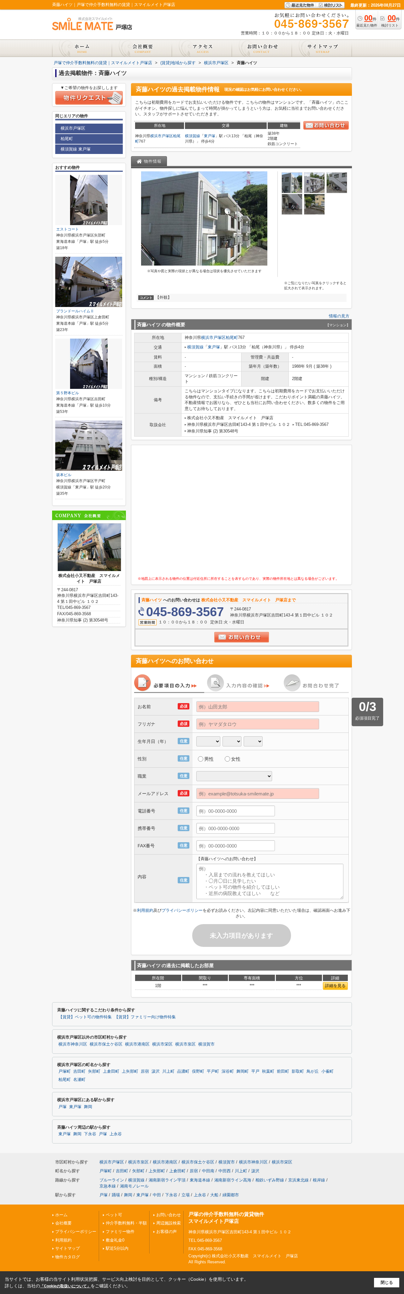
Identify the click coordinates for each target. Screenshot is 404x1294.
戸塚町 (64, 1071)
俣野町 (198, 1071)
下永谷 (90, 1134)
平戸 (255, 1071)
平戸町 (213, 1071)
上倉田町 (111, 1071)
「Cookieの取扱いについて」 (65, 1286)
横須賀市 (206, 1044)
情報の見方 (339, 316)
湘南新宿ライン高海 (232, 1180)
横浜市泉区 (185, 1044)
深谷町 (228, 1071)
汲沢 (156, 1071)
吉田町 (79, 1071)
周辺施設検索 (168, 1223)
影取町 (298, 1071)
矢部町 (94, 1071)
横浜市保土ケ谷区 (106, 1044)
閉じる (387, 1282)
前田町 (283, 1071)
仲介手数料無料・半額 (126, 1223)
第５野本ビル (67, 393)
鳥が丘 (312, 1071)
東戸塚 (209, 136)
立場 (185, 1195)
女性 (236, 759)
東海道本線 (200, 1180)
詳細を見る (335, 985)
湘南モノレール (134, 1186)
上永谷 (116, 1134)
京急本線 (107, 1186)
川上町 (168, 1071)
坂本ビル (63, 475)
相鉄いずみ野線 (269, 1180)
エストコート (67, 229)
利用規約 (145, 910)
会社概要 (63, 1223)
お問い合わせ (168, 1214)
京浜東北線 (298, 1180)
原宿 (145, 1071)
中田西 (224, 1170)
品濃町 (183, 1071)
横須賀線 (192, 136)
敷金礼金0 (115, 1240)
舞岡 (88, 1107)
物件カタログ (67, 1256)
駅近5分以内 (117, 1248)
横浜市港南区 (137, 1044)
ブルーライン (111, 1180)
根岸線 (319, 1180)
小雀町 (327, 1071)
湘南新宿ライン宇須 (167, 1180)
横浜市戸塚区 (161, 136)
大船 (214, 1195)
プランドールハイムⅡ (75, 311)
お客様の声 (166, 1231)
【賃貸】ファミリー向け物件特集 (145, 1017)
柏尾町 (232, 337)
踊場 (116, 1195)
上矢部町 (130, 1071)
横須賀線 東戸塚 (76, 149)
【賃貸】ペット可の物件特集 (85, 1017)
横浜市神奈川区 (72, 1044)
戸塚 (62, 1107)
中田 (157, 1195)
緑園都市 (231, 1195)
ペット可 (114, 1214)
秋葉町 (268, 1071)
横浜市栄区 (162, 1044)
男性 (209, 759)
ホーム (61, 1214)
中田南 (208, 1170)
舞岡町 (242, 1071)
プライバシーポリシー (182, 910)
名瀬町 (79, 1079)
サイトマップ (67, 1248)
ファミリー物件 (120, 1231)
